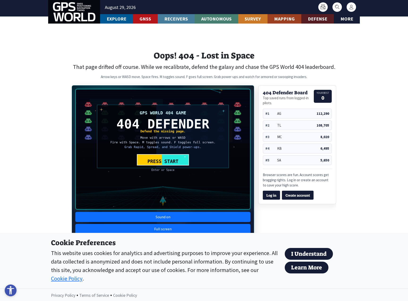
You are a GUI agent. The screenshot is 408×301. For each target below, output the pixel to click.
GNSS (145, 19)
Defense (317, 19)
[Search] (337, 7)
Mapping (284, 19)
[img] (163, 149)
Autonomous (216, 19)
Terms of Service (94, 295)
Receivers (176, 19)
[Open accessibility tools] (11, 290)
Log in (271, 195)
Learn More (306, 267)
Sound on (163, 216)
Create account (297, 195)
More (346, 19)
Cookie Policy (66, 278)
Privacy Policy (63, 295)
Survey (253, 19)
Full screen (163, 229)
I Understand (309, 254)
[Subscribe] (323, 7)
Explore (116, 19)
